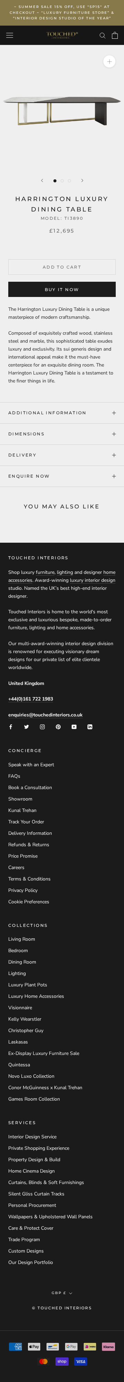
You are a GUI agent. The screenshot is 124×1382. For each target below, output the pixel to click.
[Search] (103, 35)
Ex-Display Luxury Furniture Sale (43, 1053)
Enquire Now (29, 476)
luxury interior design (92, 580)
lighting (65, 572)
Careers (16, 867)
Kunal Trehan (22, 810)
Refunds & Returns (28, 844)
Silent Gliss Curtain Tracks (36, 1194)
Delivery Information (30, 833)
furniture (45, 572)
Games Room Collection (34, 1099)
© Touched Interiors (62, 1308)
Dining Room (22, 962)
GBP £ (59, 1293)
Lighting (17, 973)
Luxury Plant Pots (27, 985)
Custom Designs (26, 1251)
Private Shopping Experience (38, 1148)
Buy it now (62, 289)
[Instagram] (42, 727)
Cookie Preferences (28, 901)
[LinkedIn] (89, 727)
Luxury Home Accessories (36, 996)
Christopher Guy (25, 1030)
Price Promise (23, 856)
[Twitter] (26, 727)
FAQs (14, 776)
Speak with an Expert (31, 764)
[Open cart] (115, 35)
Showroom (20, 799)
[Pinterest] (58, 727)
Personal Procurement (32, 1205)
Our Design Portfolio (30, 1262)
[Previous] (42, 180)
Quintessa (19, 1065)
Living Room (21, 939)
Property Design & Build (34, 1159)
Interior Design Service (32, 1136)
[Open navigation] (9, 35)
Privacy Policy (23, 890)
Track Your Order (26, 822)
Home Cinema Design (31, 1171)
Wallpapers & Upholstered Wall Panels (50, 1216)
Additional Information (47, 412)
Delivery (22, 455)
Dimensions (26, 433)
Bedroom (18, 950)
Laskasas (18, 1042)
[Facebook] (10, 727)
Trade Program (24, 1239)
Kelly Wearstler (24, 1019)
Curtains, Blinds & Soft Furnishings (46, 1182)
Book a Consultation (30, 787)
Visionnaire (20, 1007)
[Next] (82, 180)
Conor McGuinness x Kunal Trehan (45, 1087)
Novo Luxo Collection (31, 1076)
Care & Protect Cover (30, 1228)
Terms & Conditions (29, 879)
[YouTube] (74, 727)
